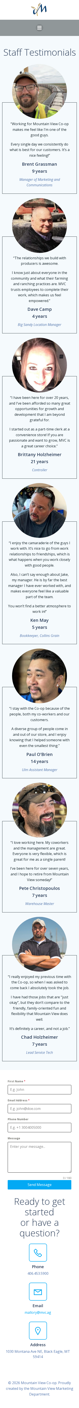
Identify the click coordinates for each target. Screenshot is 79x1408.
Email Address (19, 1100)
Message (14, 1138)
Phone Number (18, 1119)
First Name (16, 1081)
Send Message (40, 1184)
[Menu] (39, 28)
